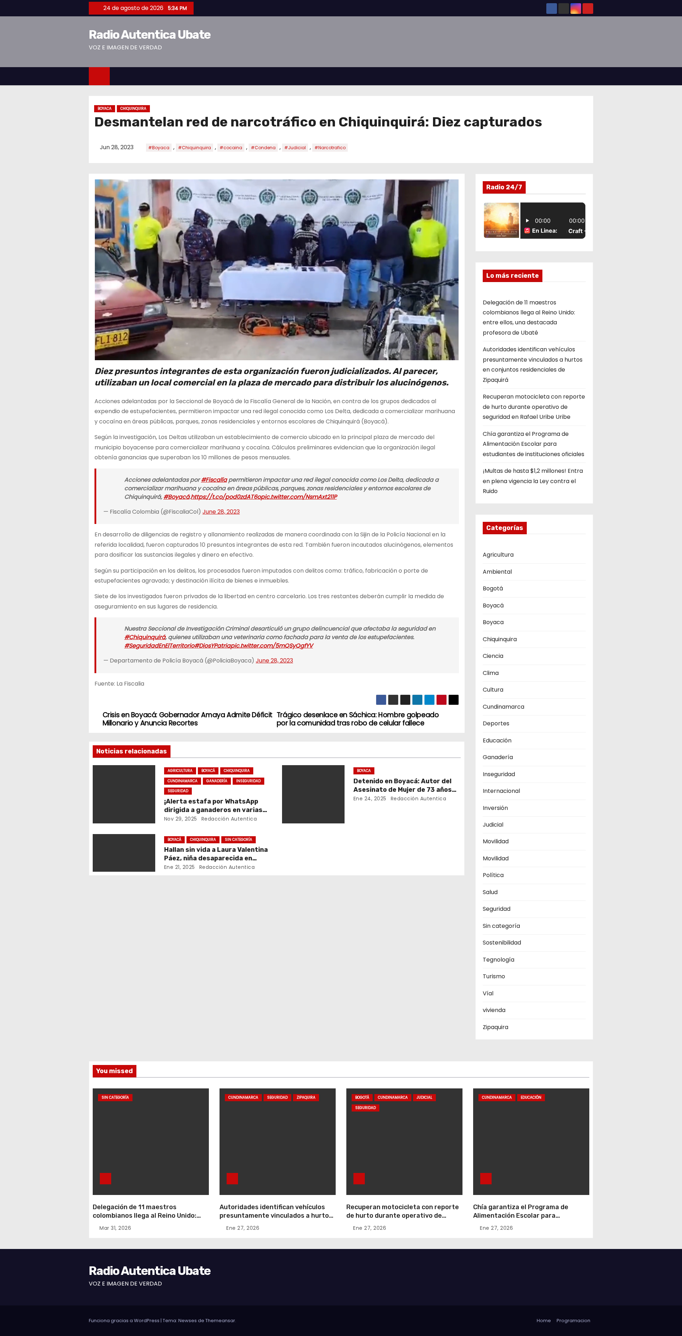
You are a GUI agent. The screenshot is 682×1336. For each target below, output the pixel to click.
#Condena (263, 148)
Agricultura (180, 770)
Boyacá (208, 770)
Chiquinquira (133, 108)
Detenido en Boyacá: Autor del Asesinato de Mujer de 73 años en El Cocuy (402, 789)
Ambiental (497, 572)
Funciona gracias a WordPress (125, 1320)
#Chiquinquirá (145, 637)
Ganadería (216, 781)
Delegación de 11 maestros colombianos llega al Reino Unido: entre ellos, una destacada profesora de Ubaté (144, 1220)
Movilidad (496, 841)
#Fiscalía (214, 480)
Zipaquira (495, 1027)
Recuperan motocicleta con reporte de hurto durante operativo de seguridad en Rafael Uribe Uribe (534, 407)
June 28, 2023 (221, 512)
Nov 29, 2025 (180, 818)
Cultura (493, 690)
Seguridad (178, 791)
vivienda (494, 1010)
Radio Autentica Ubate (149, 34)
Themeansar (220, 1320)
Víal (488, 993)
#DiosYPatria (212, 646)
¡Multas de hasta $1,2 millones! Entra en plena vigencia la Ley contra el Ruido (533, 481)
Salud (490, 892)
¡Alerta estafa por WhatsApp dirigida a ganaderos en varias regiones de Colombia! (213, 809)
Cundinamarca (182, 781)
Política (493, 875)
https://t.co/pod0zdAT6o (226, 497)
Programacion (573, 1320)
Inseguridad (248, 781)
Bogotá (493, 588)
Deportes (496, 723)
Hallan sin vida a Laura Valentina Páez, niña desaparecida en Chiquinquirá (216, 858)
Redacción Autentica (228, 818)
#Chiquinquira (194, 148)
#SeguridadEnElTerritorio (159, 646)
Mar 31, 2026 (115, 1228)
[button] (591, 76)
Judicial (493, 825)
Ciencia (493, 656)
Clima (491, 673)
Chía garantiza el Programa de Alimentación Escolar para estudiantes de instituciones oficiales (533, 444)
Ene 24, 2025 (369, 798)
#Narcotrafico (330, 148)
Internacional (501, 791)
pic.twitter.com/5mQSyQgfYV (272, 646)
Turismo (494, 976)
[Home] (99, 76)
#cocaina (231, 148)
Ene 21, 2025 (179, 867)
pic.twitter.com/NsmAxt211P (299, 497)
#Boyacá (176, 497)
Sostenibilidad (502, 943)
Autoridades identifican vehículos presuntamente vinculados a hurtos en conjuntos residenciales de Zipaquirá (276, 1220)
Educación (497, 740)
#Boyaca (158, 148)
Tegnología (498, 960)
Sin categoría (238, 839)
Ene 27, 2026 (242, 1228)
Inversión (495, 808)
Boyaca (105, 108)
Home (544, 1320)
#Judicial (295, 148)
